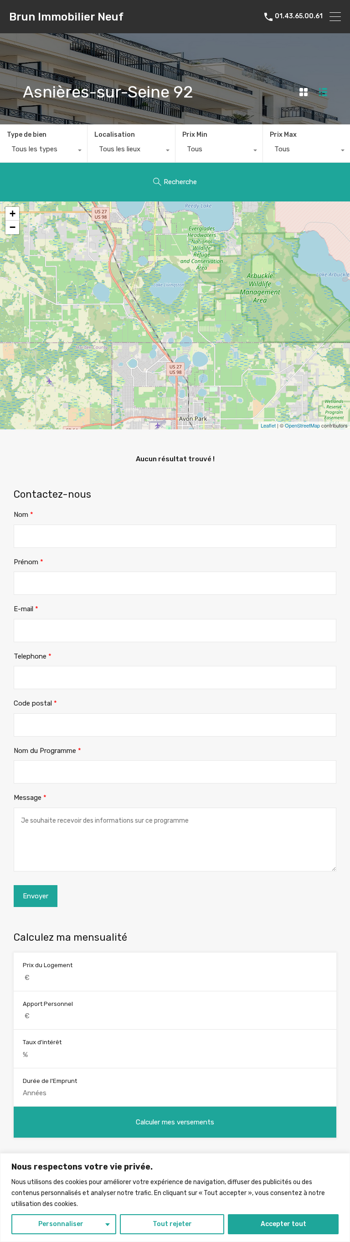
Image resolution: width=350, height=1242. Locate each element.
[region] (175, 1197)
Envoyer (35, 896)
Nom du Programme (47, 751)
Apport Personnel (48, 1003)
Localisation (114, 135)
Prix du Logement (47, 965)
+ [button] (12, 213)
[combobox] (43, 151)
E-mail (26, 609)
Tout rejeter (172, 1224)
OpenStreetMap (302, 425)
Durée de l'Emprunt (50, 1080)
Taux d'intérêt (42, 1042)
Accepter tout (283, 1224)
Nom (23, 514)
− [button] (12, 227)
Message (30, 798)
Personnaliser (60, 1224)
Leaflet (268, 425)
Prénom (28, 562)
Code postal (35, 703)
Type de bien (26, 135)
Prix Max (283, 135)
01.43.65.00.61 (299, 16)
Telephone (32, 656)
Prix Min (194, 135)
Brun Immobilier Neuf (66, 16)
